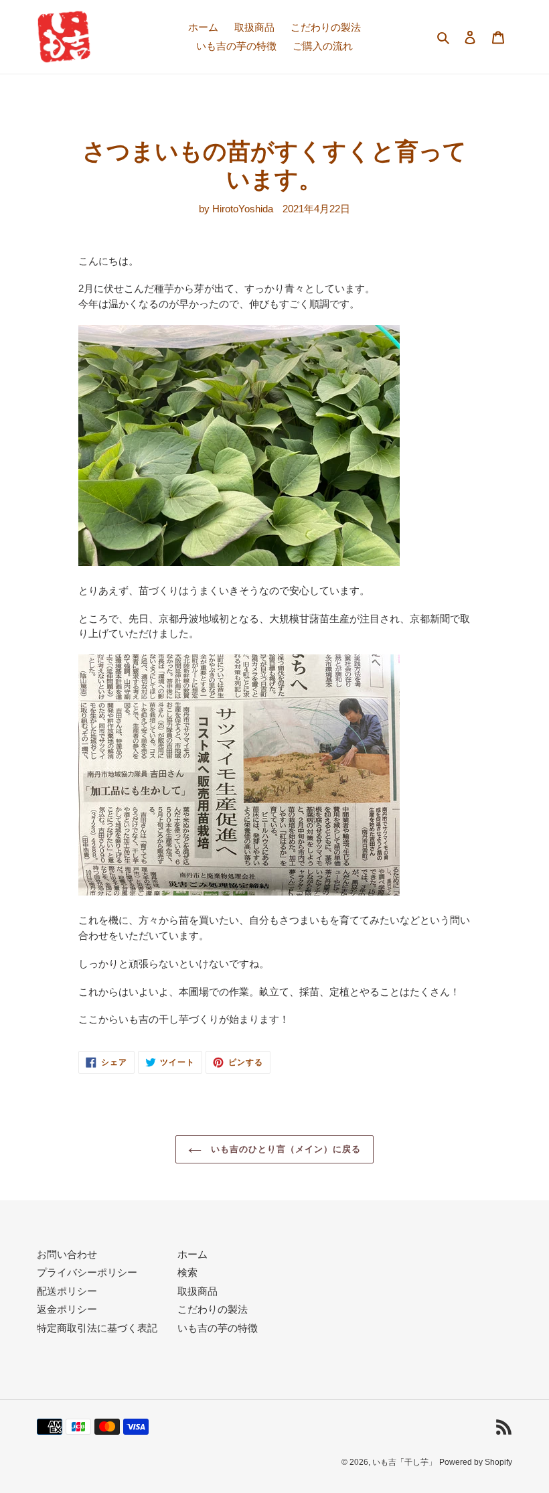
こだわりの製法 (212, 1309)
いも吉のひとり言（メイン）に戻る (285, 1149)
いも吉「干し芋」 (404, 1462)
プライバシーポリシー (87, 1272)
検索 (187, 1272)
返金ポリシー (67, 1309)
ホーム (192, 1254)
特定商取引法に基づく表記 (97, 1328)
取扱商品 (197, 1291)
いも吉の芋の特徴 (217, 1328)
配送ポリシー (67, 1291)
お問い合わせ (67, 1254)
